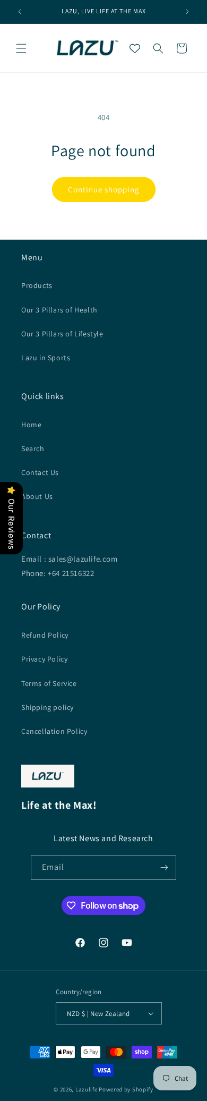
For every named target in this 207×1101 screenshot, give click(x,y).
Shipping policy (47, 707)
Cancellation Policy (54, 731)
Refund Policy (44, 635)
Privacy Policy (44, 659)
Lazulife (86, 1089)
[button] (21, 48)
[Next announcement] (187, 11)
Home (31, 424)
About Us (37, 496)
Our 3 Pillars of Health (59, 310)
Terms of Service (49, 683)
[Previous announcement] (19, 11)
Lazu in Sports (45, 357)
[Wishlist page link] (135, 48)
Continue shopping (104, 189)
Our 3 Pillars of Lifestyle (62, 333)
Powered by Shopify (126, 1089)
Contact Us (40, 472)
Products (37, 285)
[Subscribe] (164, 867)
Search (33, 448)
